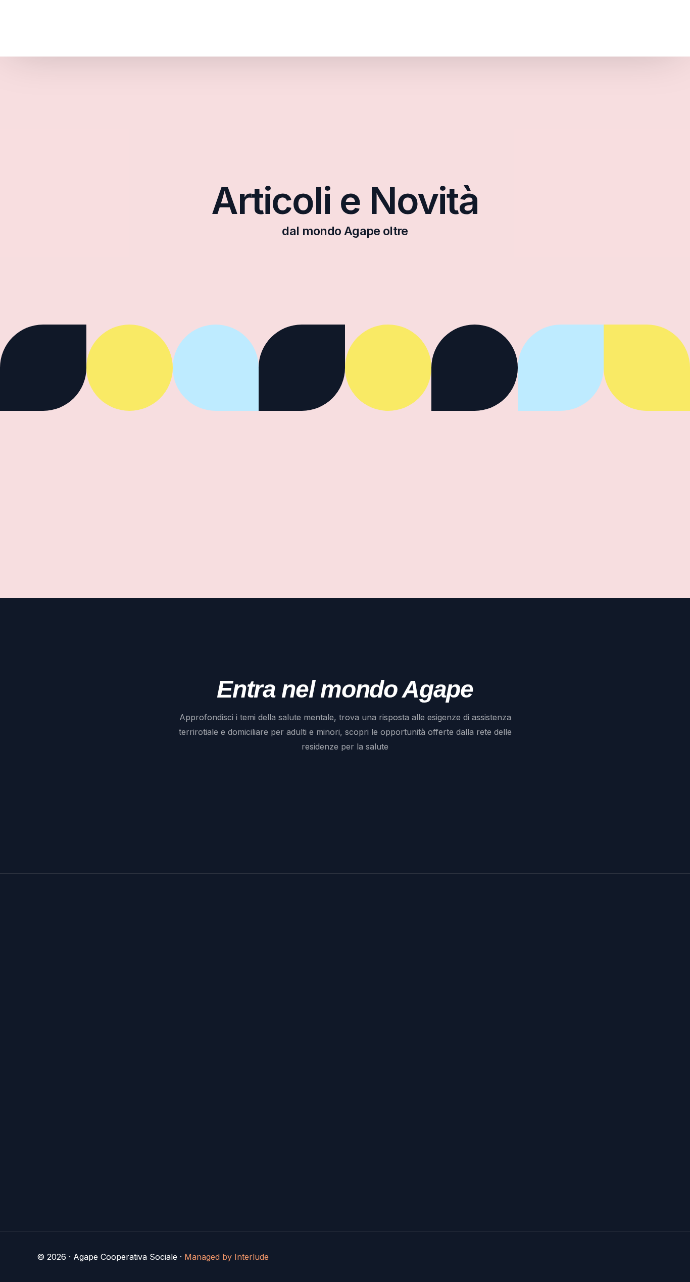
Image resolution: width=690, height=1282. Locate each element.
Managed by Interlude (226, 1257)
